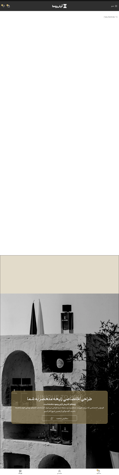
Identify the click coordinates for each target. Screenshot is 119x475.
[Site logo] (59, 5)
